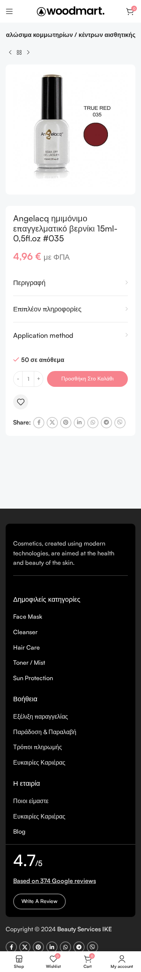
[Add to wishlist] (20, 402)
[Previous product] (10, 52)
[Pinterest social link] (65, 422)
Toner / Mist (29, 662)
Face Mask (27, 616)
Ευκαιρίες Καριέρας (39, 762)
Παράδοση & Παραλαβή (44, 732)
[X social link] (52, 422)
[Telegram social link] (106, 422)
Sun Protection (33, 678)
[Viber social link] (120, 422)
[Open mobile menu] (9, 11)
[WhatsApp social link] (93, 422)
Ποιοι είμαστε (31, 801)
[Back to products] (19, 52)
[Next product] (28, 52)
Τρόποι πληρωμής (37, 747)
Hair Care (26, 647)
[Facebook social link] (38, 422)
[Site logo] (71, 10)
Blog (19, 831)
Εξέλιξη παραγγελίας (40, 716)
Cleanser (25, 632)
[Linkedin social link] (79, 422)
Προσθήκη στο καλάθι (87, 378)
